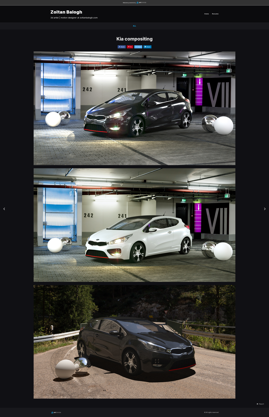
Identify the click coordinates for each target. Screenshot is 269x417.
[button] (260, 404)
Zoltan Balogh (66, 12)
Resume (215, 14)
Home (206, 14)
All (134, 26)
